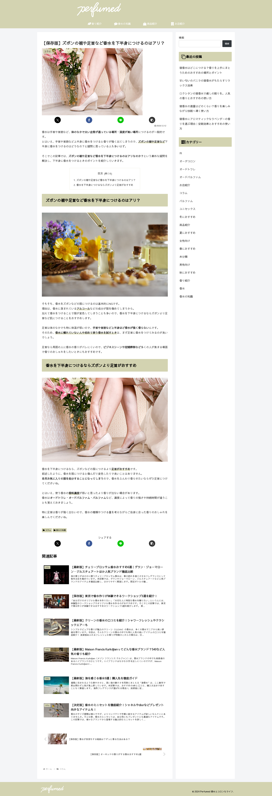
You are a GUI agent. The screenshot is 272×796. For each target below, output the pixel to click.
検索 (181, 37)
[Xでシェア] (57, 120)
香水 (182, 288)
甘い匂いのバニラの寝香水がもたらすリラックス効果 (204, 83)
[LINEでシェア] (120, 120)
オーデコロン (187, 161)
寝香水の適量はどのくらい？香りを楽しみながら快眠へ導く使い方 (204, 108)
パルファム (186, 201)
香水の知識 (61, 530)
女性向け (184, 241)
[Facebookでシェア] (89, 120)
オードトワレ (187, 169)
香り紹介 (184, 280)
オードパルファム (190, 177)
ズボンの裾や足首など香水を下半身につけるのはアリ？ (106, 180)
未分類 (183, 257)
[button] (152, 120)
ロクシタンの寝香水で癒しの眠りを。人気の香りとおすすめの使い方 (204, 96)
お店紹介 (184, 185)
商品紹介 (184, 225)
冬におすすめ (187, 217)
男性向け (184, 265)
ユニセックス (187, 209)
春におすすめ (187, 248)
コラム (48, 530)
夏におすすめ (187, 233)
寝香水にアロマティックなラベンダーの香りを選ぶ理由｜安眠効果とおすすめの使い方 (204, 123)
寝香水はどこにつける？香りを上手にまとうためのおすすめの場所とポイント (204, 70)
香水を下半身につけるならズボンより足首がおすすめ (104, 184)
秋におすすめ (187, 272)
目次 (100, 173)
